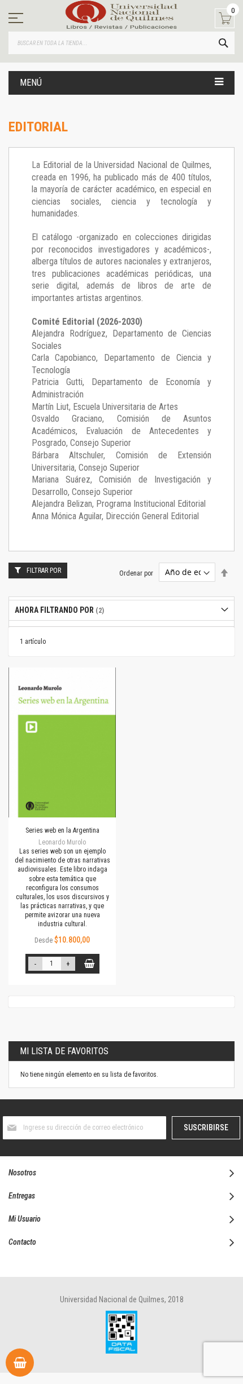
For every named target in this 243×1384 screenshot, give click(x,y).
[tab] (121, 610)
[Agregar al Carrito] (89, 964)
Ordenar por (136, 573)
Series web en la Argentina (62, 830)
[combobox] (121, 43)
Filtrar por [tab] (44, 570)
